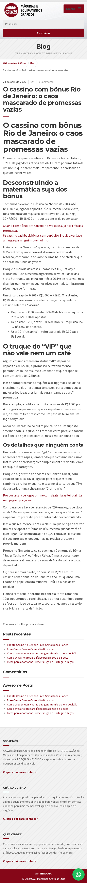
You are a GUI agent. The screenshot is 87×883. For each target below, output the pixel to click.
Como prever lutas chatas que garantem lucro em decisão (42, 653)
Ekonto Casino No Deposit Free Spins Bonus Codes (37, 645)
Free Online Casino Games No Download (31, 649)
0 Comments (46, 82)
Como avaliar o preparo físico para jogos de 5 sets (37, 657)
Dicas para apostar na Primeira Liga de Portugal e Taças (40, 662)
